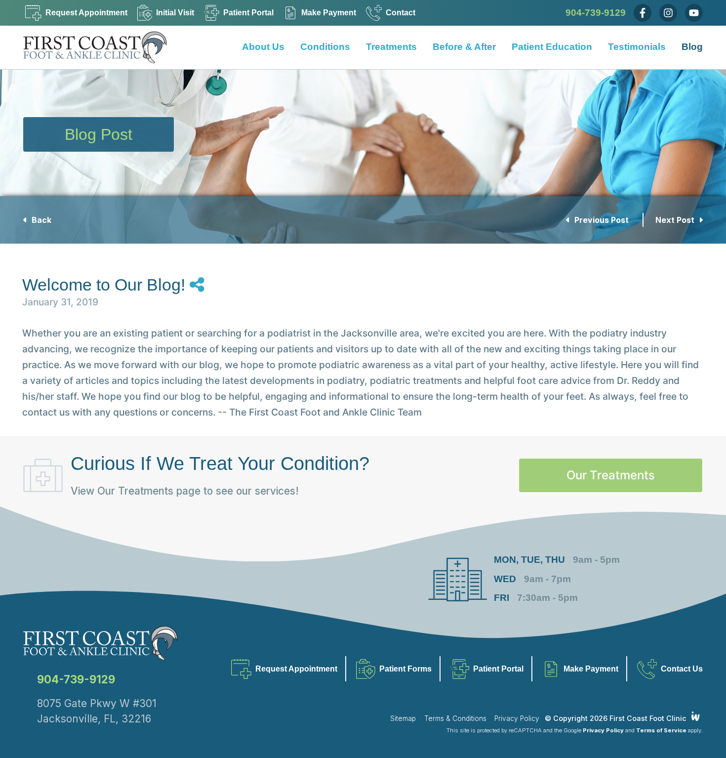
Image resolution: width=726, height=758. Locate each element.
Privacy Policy (516, 718)
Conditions (325, 47)
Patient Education (552, 47)
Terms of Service (661, 730)
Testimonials (637, 47)
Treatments (391, 47)
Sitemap (403, 718)
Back (40, 220)
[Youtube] (694, 13)
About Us (263, 47)
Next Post (675, 220)
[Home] (102, 47)
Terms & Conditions (455, 718)
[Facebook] (642, 13)
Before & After (464, 47)
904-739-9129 (595, 12)
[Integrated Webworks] (695, 716)
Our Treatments (610, 475)
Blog (692, 47)
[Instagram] (668, 13)
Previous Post (601, 220)
